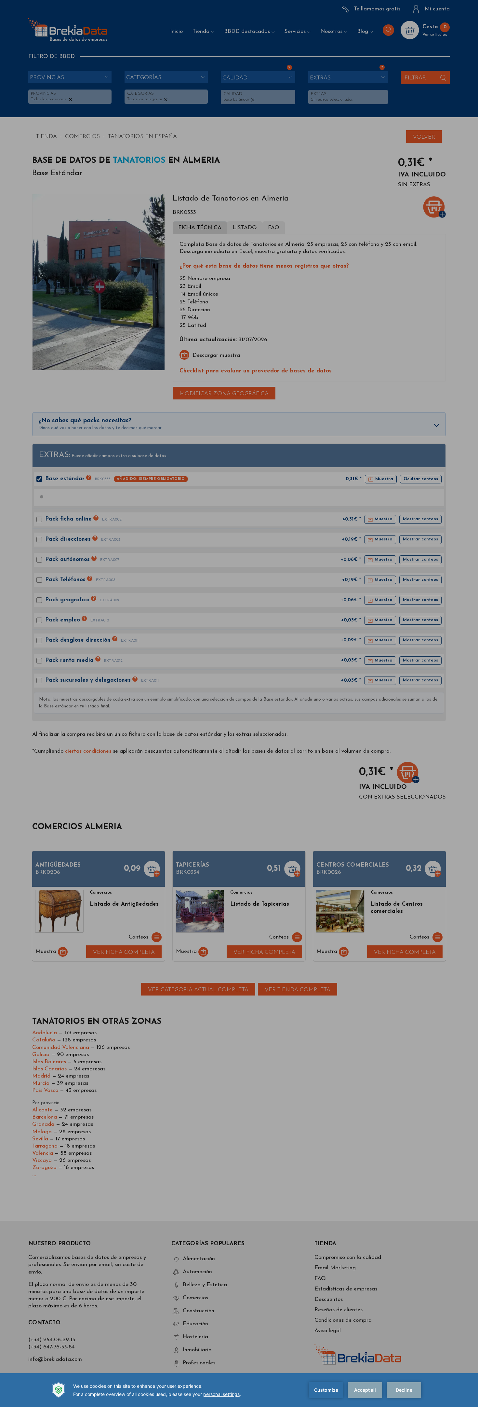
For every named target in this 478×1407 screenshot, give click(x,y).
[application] (239, 1390)
